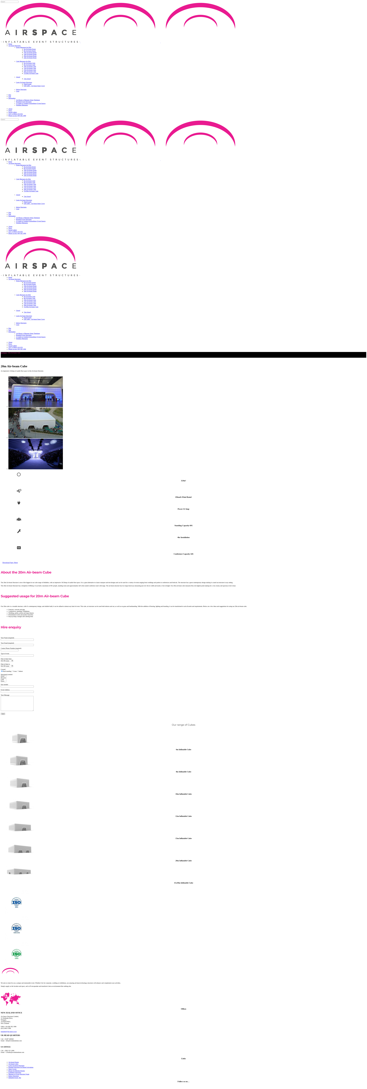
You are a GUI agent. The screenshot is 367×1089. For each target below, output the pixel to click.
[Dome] (3, 681)
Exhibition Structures (14, 1072)
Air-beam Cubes (13, 1064)
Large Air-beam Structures (16, 1065)
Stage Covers (12, 1069)
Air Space (4, 353)
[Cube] (3, 679)
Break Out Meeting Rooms (16, 1071)
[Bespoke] (3, 678)
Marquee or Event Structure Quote (18, 1074)
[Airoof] (3, 676)
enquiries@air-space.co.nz (9, 1031)
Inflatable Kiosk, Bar (14, 1077)
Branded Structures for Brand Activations (20, 1067)
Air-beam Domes (13, 1062)
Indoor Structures (13, 1076)
